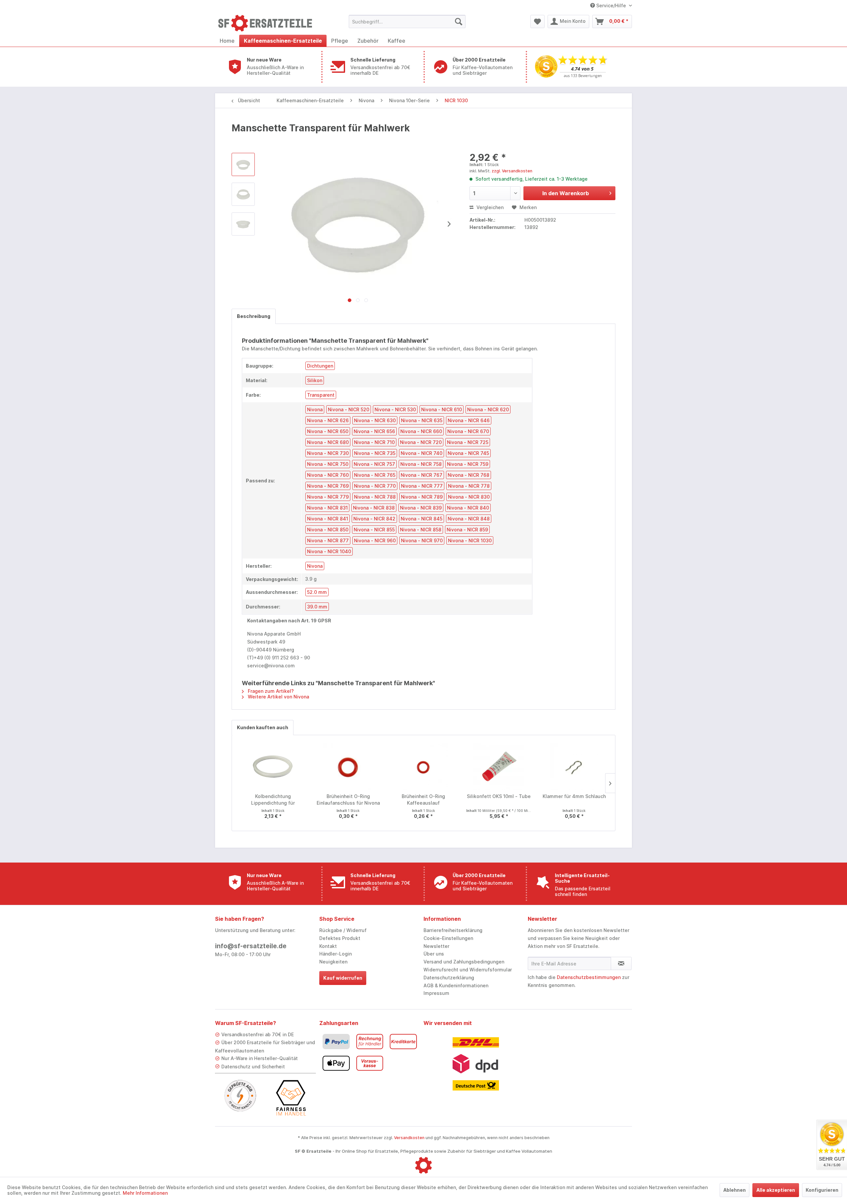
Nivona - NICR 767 (421, 475)
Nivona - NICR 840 (468, 508)
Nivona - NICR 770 (375, 486)
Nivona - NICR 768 (468, 475)
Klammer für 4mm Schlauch (574, 796)
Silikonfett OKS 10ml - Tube (499, 796)
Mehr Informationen (145, 1193)
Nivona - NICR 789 (422, 497)
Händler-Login (335, 954)
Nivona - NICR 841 (327, 518)
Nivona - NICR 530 (395, 409)
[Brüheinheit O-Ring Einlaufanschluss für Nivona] (348, 766)
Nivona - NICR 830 (469, 497)
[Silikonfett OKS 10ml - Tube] (499, 766)
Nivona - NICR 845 (421, 518)
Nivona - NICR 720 (421, 442)
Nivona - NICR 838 (374, 508)
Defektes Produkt (339, 938)
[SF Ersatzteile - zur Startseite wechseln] (268, 23)
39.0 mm (317, 606)
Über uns (434, 954)
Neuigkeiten (333, 961)
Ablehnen (734, 1190)
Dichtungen (320, 366)
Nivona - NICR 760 (328, 475)
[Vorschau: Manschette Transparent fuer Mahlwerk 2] (243, 224)
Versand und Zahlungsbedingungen (464, 961)
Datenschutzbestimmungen (589, 977)
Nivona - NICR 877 (328, 540)
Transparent (320, 395)
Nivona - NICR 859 (467, 529)
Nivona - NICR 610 (441, 409)
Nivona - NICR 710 (374, 442)
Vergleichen (489, 207)
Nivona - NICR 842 (374, 518)
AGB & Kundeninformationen (456, 985)
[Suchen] (459, 21)
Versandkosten (409, 1137)
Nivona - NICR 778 (469, 486)
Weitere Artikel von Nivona (277, 696)
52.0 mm (317, 592)
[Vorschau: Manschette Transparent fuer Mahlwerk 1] (243, 194)
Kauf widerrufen (342, 978)
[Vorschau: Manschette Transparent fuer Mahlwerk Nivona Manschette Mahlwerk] (243, 164)
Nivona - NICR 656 (374, 431)
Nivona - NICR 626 (328, 420)
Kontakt (328, 946)
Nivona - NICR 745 (468, 453)
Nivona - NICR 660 (421, 431)
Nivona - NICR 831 (327, 508)
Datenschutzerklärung (449, 977)
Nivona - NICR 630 (375, 420)
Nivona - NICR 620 (488, 409)
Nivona (315, 409)
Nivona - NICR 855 (374, 529)
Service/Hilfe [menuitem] (611, 5)
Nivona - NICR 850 (327, 529)
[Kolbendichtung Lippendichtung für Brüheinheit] (273, 766)
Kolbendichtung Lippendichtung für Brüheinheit (273, 799)
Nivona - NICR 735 (374, 453)
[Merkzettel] (537, 21)
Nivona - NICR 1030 (470, 540)
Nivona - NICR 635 (421, 420)
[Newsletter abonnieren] (621, 963)
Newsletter (436, 946)
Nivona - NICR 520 (348, 409)
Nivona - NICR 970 (422, 540)
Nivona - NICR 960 (375, 540)
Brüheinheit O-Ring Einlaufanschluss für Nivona (348, 799)
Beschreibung (253, 316)
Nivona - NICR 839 (421, 508)
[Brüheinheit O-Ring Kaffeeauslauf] (423, 766)
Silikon (314, 380)
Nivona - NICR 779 (328, 497)
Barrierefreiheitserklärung (453, 930)
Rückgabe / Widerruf (343, 930)
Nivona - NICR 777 (422, 486)
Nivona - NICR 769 (328, 486)
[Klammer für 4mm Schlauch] (574, 766)
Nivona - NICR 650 (327, 431)
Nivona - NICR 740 (421, 453)
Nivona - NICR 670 (468, 431)
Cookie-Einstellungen (448, 938)
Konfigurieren (822, 1190)
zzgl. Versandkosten (512, 170)
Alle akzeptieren (775, 1190)
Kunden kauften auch (262, 727)
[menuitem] (407, 21)
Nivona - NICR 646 (469, 420)
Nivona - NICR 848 (469, 518)
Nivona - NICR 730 (328, 453)
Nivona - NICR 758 (421, 464)
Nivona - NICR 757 (374, 464)
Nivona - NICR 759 (467, 464)
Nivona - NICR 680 (328, 442)
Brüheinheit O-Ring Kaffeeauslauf (423, 799)
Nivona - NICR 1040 (329, 551)
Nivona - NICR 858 (420, 529)
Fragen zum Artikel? (270, 691)
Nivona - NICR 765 (374, 475)
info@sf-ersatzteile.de (251, 946)
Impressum (436, 993)
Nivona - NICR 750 (327, 464)
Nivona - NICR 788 (375, 497)
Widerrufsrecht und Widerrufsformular (468, 969)
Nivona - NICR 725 (467, 442)
